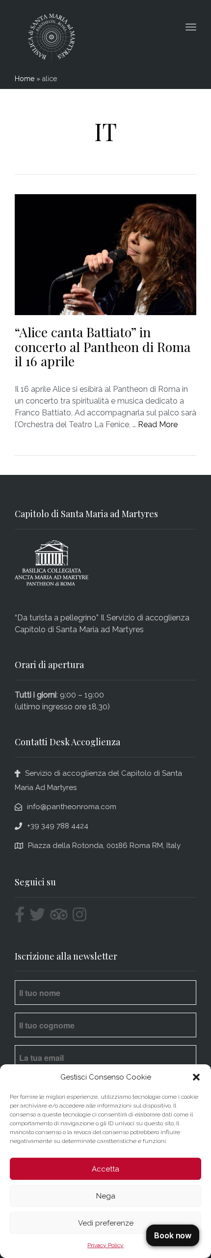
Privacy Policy (105, 1245)
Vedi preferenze (105, 1223)
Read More (158, 424)
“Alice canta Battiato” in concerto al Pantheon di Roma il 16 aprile (102, 346)
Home (24, 79)
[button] (196, 1077)
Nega (105, 1196)
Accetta (105, 1169)
